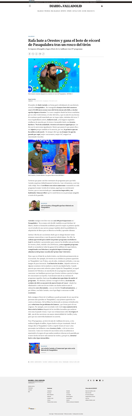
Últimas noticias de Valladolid (72, 402)
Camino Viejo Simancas (78, 2)
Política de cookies (68, 413)
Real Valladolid (55, 11)
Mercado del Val (68, 2)
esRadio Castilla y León (90, 400)
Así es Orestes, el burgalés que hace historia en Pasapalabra (57, 206)
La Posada (68, 394)
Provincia (47, 11)
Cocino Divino (86, 2)
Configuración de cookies (77, 413)
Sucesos (68, 392)
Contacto (30, 389)
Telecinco (45, 362)
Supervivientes (38, 362)
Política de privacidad (58, 413)
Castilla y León (76, 11)
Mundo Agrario (69, 396)
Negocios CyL (91, 11)
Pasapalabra (66, 362)
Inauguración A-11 (39, 2)
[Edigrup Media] (32, 408)
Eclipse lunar (61, 2)
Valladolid (40, 11)
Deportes (63, 11)
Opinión (69, 11)
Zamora (32, 362)
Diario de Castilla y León (90, 391)
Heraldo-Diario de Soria (90, 396)
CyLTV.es (87, 398)
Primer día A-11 (47, 2)
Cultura (84, 11)
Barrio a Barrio (93, 2)
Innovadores (69, 398)
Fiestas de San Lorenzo (52, 402)
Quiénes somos (31, 386)
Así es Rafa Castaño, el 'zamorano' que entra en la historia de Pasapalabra (58, 349)
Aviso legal (51, 413)
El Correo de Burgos (89, 394)
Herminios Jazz (54, 2)
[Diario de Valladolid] (66, 6)
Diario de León (88, 392)
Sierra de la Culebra (53, 362)
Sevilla (60, 362)
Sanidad (68, 391)
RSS (29, 391)
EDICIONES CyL (99, 0)
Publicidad (30, 388)
